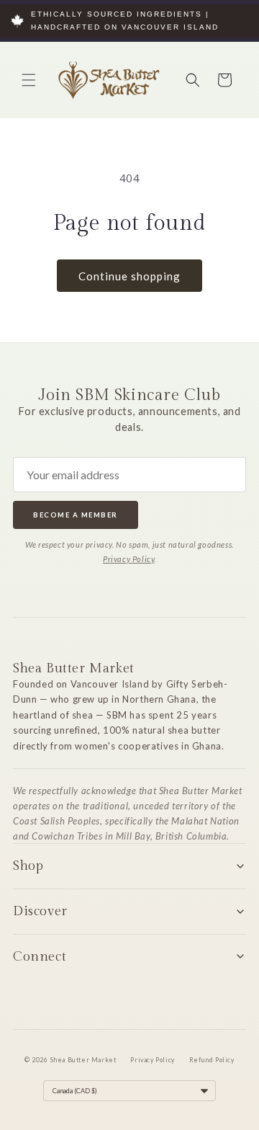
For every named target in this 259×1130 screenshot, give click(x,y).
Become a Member (75, 515)
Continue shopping (129, 276)
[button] (29, 80)
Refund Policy (212, 1060)
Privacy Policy (128, 559)
